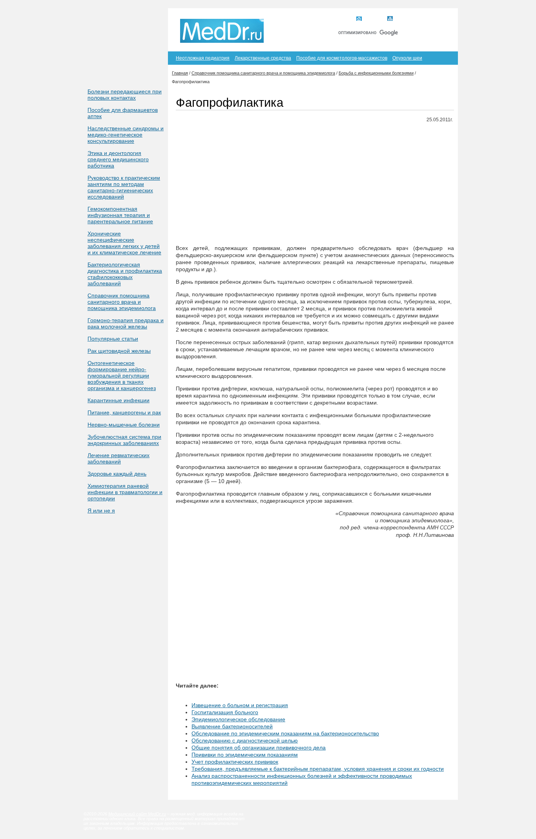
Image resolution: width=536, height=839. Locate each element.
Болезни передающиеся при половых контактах (125, 94)
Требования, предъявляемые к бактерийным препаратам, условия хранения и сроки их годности (317, 769)
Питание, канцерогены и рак (124, 412)
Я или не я (101, 510)
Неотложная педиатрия (203, 58)
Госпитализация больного (224, 712)
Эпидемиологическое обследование (238, 719)
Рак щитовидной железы (119, 351)
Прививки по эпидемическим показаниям (244, 754)
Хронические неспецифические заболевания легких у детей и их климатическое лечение (124, 242)
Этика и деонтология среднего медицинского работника (118, 159)
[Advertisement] (315, 184)
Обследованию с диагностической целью (244, 740)
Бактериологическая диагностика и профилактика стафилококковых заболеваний (125, 273)
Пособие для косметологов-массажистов (341, 58)
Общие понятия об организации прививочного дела (258, 747)
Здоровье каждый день (117, 474)
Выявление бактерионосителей (232, 726)
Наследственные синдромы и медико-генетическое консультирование (126, 134)
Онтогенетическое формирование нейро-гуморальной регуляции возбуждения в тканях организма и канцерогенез (122, 375)
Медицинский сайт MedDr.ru (137, 814)
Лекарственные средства (263, 58)
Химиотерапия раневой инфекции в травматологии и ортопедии (125, 492)
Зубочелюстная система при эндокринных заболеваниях (124, 440)
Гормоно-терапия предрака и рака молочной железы (126, 323)
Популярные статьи (113, 339)
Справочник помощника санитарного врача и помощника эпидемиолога (122, 301)
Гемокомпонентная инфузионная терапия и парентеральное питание (120, 215)
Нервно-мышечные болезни (124, 424)
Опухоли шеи (407, 58)
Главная (373, 19)
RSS (440, 19)
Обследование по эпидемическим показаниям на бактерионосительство (285, 733)
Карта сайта (409, 19)
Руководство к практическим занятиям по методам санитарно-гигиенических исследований (124, 187)
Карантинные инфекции (118, 400)
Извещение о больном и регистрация (239, 705)
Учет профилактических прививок (234, 762)
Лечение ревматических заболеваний (118, 458)
